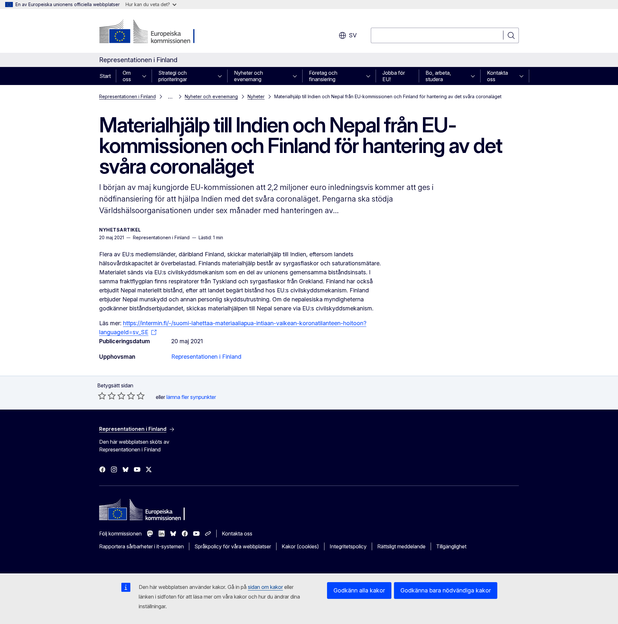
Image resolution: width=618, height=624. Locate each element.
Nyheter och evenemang (248, 76)
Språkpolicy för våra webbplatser (232, 546)
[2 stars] (107, 396)
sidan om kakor (265, 587)
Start (105, 76)
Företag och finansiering (323, 76)
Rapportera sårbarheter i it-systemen (141, 546)
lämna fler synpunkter (191, 397)
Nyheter (256, 96)
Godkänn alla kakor (359, 590)
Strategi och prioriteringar (172, 76)
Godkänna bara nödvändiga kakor (445, 590)
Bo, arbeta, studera (438, 76)
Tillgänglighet (451, 546)
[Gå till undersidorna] (146, 76)
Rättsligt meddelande (401, 546)
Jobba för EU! (393, 76)
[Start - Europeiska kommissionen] (151, 32)
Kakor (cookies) (300, 546)
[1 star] (102, 396)
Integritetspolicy (348, 546)
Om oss (127, 76)
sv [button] (353, 35)
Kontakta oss (497, 76)
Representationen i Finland (127, 96)
